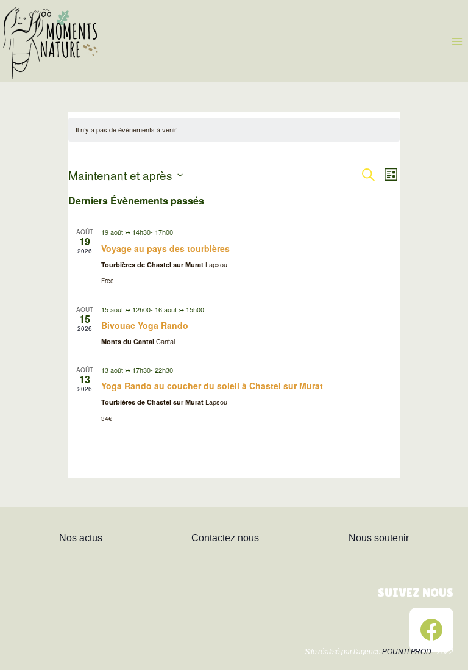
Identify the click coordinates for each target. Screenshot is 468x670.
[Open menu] (456, 41)
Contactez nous (225, 538)
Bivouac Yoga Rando (144, 325)
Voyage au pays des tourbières (165, 248)
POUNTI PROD (406, 651)
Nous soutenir (379, 538)
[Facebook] (431, 630)
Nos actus (80, 538)
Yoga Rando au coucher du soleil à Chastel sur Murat (212, 386)
